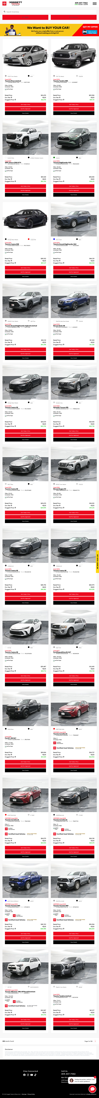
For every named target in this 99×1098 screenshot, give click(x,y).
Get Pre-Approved (25, 109)
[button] (47, 55)
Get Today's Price (25, 104)
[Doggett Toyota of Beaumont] (15, 4)
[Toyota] (4, 4)
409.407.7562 (81, 2)
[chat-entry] (92, 1089)
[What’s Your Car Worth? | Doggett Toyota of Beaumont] (49, 30)
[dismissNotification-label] (95, 1077)
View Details (25, 113)
